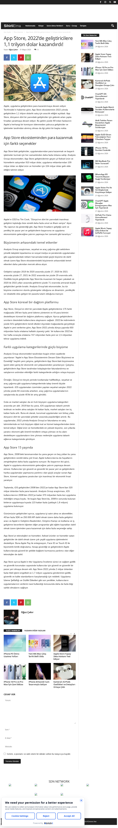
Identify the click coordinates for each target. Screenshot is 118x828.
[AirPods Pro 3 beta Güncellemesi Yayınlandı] (87, 218)
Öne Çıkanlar (18, 32)
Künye (41, 25)
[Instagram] (105, 2)
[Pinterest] (21, 57)
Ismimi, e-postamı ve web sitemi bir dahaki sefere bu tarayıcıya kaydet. (39, 754)
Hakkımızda (30, 25)
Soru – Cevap (71, 25)
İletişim (83, 25)
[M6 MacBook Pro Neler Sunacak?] (87, 164)
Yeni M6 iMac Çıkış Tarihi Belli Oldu (37, 655)
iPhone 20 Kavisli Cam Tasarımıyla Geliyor (39, 683)
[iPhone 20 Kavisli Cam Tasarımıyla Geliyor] (40, 671)
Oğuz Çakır (13, 49)
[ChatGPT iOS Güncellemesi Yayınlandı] (87, 97)
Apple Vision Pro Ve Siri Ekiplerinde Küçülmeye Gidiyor (103, 190)
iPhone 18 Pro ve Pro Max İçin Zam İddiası (13, 683)
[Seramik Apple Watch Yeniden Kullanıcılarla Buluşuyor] (87, 110)
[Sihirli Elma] (47, 791)
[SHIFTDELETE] (21, 791)
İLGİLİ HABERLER (13, 630)
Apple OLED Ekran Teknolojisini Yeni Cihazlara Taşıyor (103, 137)
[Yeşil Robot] (73, 791)
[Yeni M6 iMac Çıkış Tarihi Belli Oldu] (40, 643)
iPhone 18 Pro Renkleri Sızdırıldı (102, 149)
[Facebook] (100, 2)
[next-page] (74, 633)
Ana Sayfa (7, 32)
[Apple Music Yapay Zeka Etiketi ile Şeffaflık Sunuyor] (87, 231)
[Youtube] (115, 2)
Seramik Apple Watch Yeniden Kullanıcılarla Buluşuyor (104, 109)
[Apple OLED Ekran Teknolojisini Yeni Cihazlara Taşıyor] (87, 138)
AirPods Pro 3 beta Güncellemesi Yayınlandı (103, 217)
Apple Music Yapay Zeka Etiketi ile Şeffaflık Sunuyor (103, 230)
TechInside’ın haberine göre (17, 109)
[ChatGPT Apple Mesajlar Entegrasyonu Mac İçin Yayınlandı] (87, 204)
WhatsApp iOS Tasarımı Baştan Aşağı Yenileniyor (102, 176)
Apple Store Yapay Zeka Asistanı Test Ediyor (62, 656)
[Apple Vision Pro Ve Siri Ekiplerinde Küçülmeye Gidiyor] (87, 191)
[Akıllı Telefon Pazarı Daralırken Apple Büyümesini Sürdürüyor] (87, 123)
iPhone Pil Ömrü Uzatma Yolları (11, 655)
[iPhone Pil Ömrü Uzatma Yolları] (15, 643)
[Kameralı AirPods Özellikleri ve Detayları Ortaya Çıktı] (64, 671)
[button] (112, 25)
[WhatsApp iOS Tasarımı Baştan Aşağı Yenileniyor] (87, 177)
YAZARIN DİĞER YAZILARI (34, 630)
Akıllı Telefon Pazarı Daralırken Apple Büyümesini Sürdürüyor (103, 124)
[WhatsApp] (28, 57)
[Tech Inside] (99, 791)
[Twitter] (110, 2)
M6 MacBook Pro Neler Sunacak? (102, 162)
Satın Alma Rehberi (55, 25)
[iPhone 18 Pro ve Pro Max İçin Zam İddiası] (15, 671)
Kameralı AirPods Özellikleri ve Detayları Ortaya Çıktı (64, 684)
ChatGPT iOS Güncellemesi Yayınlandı (101, 96)
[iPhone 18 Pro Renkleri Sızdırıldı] (87, 151)
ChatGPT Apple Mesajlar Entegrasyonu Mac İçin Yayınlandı (103, 204)
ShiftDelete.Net (90, 821)
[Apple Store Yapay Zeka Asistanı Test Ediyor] (64, 643)
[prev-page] (71, 633)
